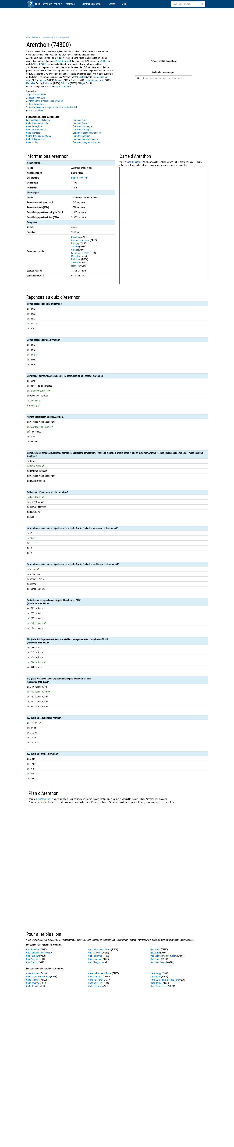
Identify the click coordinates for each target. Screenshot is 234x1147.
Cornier (74, 80)
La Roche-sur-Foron (94, 80)
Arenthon (70, 3)
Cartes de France (50, 4)
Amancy (58, 80)
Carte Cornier (32, 986)
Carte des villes (33, 133)
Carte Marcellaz (95, 976)
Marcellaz (30, 83)
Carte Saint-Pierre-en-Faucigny (164, 979)
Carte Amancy (32, 983)
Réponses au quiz (36, 97)
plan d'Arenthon (64, 86)
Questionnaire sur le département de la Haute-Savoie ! (52, 107)
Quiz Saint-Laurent (158, 962)
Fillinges (81, 83)
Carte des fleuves (81, 123)
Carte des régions (34, 126)
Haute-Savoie (64, 61)
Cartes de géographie (82, 129)
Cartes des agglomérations (38, 136)
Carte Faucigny (32, 979)
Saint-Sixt (65, 83)
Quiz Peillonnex (95, 956)
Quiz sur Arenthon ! (37, 94)
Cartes (112, 3)
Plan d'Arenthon (35, 110)
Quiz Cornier (31, 962)
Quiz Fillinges (94, 962)
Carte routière (32, 142)
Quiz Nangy (155, 949)
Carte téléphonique (81, 136)
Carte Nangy (155, 973)
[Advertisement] (117, 22)
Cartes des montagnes (83, 126)
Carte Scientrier (33, 973)
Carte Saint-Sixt (95, 983)
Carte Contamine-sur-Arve (38, 976)
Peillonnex (48, 83)
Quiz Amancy (32, 959)
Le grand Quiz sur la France (38, 120)
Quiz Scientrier (32, 949)
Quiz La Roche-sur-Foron (99, 949)
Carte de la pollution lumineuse (87, 133)
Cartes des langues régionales (86, 142)
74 (56, 61)
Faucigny (43, 80)
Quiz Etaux (155, 952)
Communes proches (92, 3)
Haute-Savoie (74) (79, 177)
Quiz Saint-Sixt (94, 959)
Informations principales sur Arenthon (45, 101)
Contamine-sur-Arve (80, 240)
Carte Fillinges (94, 986)
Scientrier (81, 77)
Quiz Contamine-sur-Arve (37, 952)
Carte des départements (37, 123)
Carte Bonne (155, 983)
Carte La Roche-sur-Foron (99, 973)
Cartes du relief (80, 120)
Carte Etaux (155, 976)
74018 (43, 64)
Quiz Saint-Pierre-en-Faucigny (163, 956)
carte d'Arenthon (134, 162)
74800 (102, 61)
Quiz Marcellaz (95, 952)
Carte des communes (36, 129)
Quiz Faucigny (32, 956)
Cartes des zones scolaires (85, 139)
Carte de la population (36, 139)
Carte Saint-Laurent (159, 986)
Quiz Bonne (155, 959)
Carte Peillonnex (95, 979)
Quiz (124, 3)
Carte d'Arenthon (36, 104)
